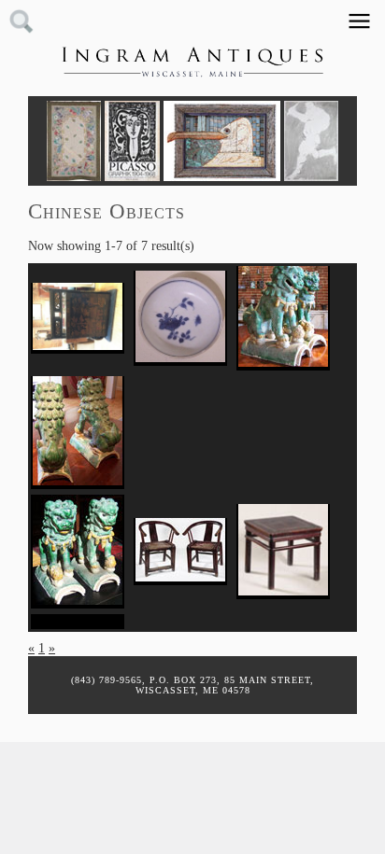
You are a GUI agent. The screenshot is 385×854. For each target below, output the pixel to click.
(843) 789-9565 (106, 680)
